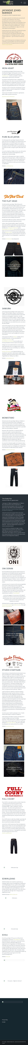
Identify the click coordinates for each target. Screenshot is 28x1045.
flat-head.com (9, 238)
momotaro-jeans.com (10, 449)
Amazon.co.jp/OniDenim (7, 606)
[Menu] (24, 3)
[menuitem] (21, 3)
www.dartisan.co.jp (10, 726)
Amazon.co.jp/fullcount (7, 833)
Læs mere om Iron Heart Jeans (8, 96)
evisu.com (8, 956)
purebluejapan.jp (9, 166)
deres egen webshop (11, 722)
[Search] (21, 3)
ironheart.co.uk (5, 75)
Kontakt (3, 1022)
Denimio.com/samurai (6, 351)
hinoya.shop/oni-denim (7, 605)
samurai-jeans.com (10, 358)
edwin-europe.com (13, 894)
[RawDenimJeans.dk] (11, 3)
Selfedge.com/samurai (6, 339)
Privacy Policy (5, 1019)
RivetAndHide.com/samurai (7, 341)
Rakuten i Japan (8, 232)
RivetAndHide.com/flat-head (8, 229)
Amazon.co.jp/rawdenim (7, 44)
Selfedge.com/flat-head (13, 227)
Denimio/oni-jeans (17, 605)
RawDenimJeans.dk (10, 1041)
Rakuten (15, 336)
